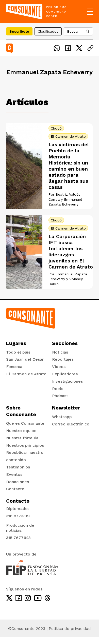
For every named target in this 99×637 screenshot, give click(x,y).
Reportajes (63, 359)
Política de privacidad (70, 628)
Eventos (14, 474)
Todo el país (18, 352)
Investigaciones (67, 381)
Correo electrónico (70, 424)
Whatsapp (62, 416)
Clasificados (48, 31)
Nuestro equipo (21, 430)
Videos (58, 366)
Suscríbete (19, 31)
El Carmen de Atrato (68, 136)
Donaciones (17, 481)
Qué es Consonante (25, 423)
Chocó (56, 128)
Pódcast (60, 395)
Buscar (73, 31)
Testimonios (18, 467)
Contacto (15, 488)
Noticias (60, 352)
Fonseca (14, 366)
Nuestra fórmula (22, 438)
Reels (57, 388)
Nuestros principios (25, 445)
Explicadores (65, 374)
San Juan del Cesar (25, 359)
